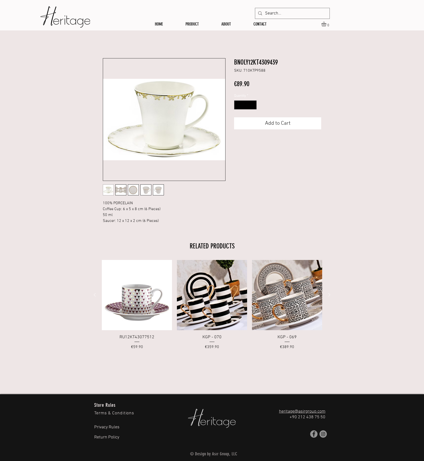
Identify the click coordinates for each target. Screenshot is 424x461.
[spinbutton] (245, 105)
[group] (212, 305)
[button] (326, 24)
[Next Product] (329, 295)
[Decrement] (238, 105)
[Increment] (253, 105)
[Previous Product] (95, 295)
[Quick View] (137, 295)
